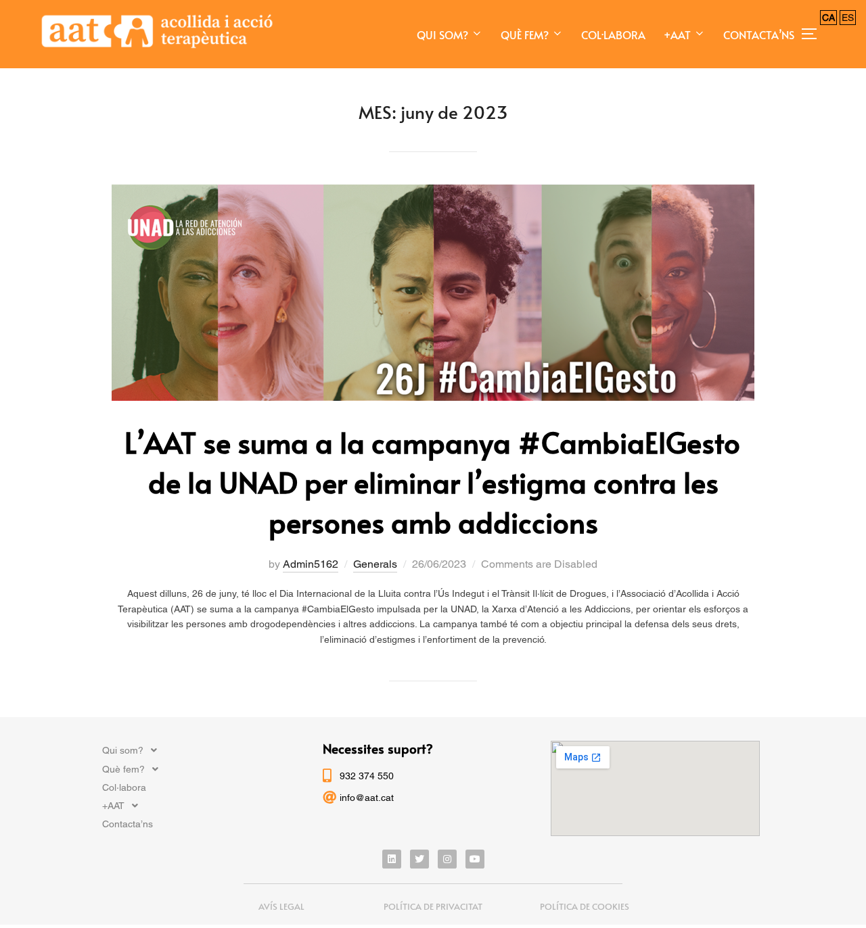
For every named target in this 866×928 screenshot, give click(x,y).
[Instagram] (447, 859)
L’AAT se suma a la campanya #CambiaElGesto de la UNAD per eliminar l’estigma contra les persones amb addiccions (432, 481)
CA (828, 17)
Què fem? (525, 34)
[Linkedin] (391, 859)
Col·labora (613, 34)
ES (848, 17)
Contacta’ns (758, 34)
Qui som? (442, 34)
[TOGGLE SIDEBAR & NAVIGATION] (813, 34)
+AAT (677, 34)
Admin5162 (310, 564)
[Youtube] (474, 859)
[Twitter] (419, 859)
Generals (375, 564)
